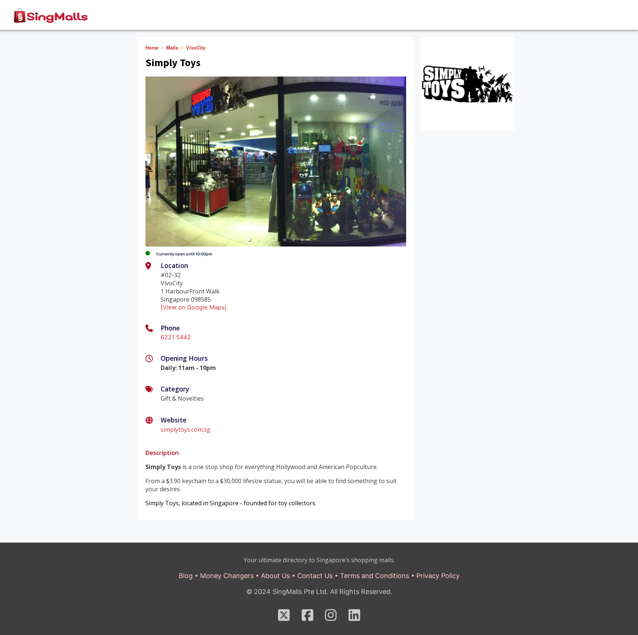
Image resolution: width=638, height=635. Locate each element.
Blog (186, 576)
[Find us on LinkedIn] (354, 617)
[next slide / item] (401, 162)
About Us (275, 576)
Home (151, 47)
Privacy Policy (438, 576)
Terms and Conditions (374, 576)
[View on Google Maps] (194, 307)
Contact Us (315, 576)
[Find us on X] (284, 617)
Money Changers (227, 576)
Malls (172, 47)
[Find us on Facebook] (307, 617)
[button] (249, 239)
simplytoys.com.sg (185, 429)
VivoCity (195, 47)
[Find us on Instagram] (331, 617)
